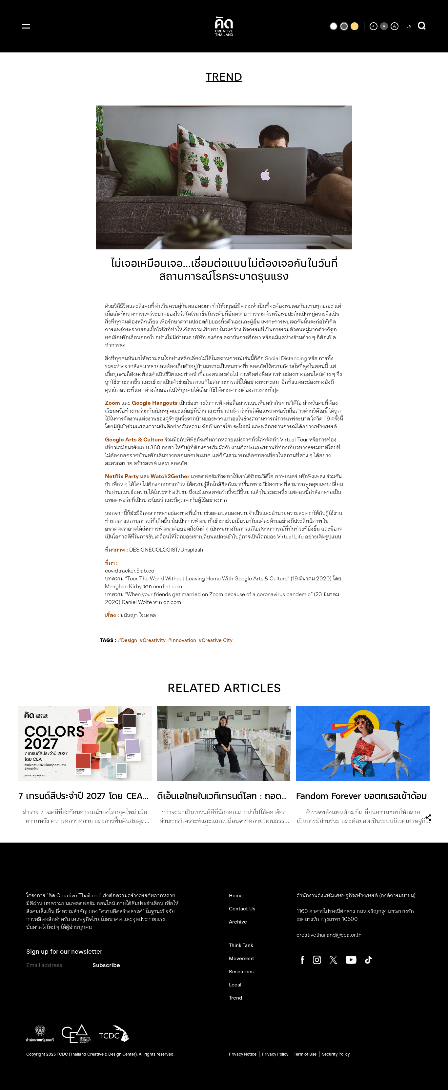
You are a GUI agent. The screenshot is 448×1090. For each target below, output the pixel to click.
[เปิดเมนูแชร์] (428, 817)
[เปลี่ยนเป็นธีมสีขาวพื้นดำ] (333, 26)
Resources (241, 971)
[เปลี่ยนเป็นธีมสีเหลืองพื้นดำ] (354, 26)
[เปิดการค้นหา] (422, 26)
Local (235, 984)
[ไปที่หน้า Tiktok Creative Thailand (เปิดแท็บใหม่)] (368, 959)
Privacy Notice (242, 1054)
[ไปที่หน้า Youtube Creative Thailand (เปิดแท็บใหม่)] (351, 959)
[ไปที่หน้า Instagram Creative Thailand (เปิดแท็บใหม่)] (317, 959)
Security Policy (336, 1054)
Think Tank (241, 945)
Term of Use (305, 1054)
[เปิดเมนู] (26, 26)
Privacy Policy (275, 1054)
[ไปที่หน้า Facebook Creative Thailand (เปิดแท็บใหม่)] (302, 959)
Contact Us (242, 908)
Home (236, 895)
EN (408, 26)
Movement (241, 958)
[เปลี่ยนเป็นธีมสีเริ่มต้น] (344, 26)
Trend (235, 998)
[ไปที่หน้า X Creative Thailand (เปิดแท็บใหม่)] (333, 959)
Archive (238, 922)
